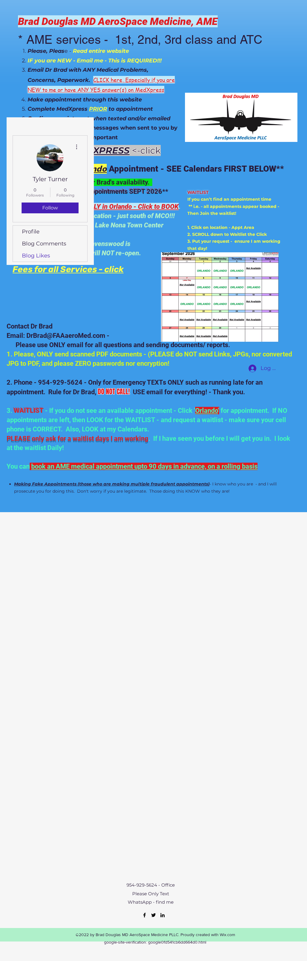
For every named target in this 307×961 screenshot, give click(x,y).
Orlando (206, 410)
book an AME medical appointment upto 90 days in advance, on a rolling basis (144, 466)
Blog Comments (44, 243)
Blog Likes (36, 255)
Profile (31, 231)
